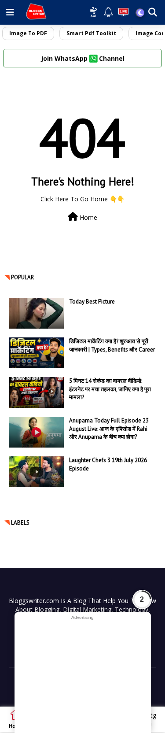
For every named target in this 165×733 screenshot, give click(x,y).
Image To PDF (28, 33)
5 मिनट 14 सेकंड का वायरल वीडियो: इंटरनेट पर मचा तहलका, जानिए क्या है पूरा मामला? (110, 388)
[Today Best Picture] (36, 313)
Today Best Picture (92, 301)
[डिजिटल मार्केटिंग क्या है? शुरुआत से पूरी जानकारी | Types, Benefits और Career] (36, 352)
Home (87, 217)
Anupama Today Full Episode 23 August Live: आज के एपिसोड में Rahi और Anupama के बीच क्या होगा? (109, 428)
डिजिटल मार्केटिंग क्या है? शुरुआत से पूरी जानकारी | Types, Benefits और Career (112, 345)
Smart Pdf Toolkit (91, 33)
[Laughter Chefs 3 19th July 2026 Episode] (36, 471)
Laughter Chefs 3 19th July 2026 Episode (108, 464)
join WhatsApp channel (83, 58)
